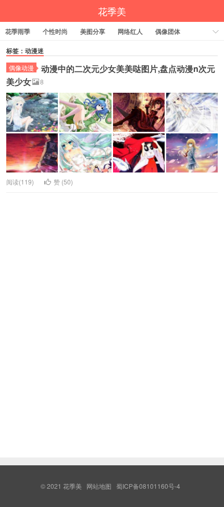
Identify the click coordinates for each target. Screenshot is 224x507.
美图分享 (92, 31)
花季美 (112, 11)
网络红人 (130, 31)
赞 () (63, 181)
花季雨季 (17, 31)
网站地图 (98, 485)
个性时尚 (55, 31)
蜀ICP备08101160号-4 (148, 485)
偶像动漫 (21, 67)
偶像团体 (167, 31)
